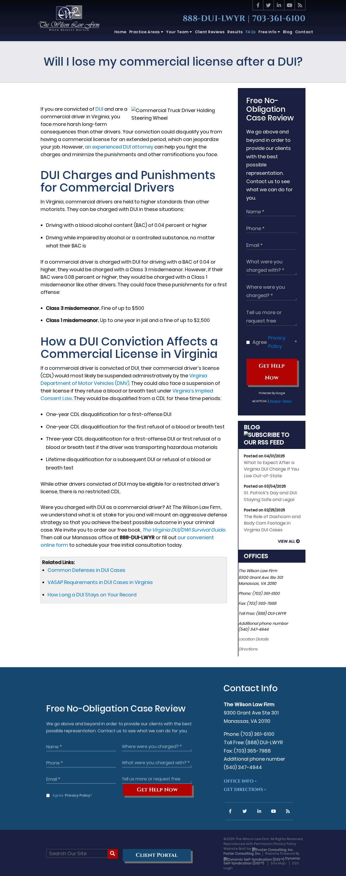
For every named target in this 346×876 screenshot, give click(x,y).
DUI (99, 109)
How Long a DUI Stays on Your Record (92, 594)
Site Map (278, 863)
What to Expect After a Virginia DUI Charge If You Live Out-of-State (271, 469)
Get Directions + (245, 790)
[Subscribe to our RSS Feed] (272, 442)
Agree (274, 342)
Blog (287, 32)
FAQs (251, 32)
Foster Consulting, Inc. (242, 853)
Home (120, 32)
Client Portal (157, 855)
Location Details (253, 639)
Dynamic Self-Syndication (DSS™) (262, 860)
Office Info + (240, 781)
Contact (304, 32)
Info (268, 32)
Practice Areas (145, 32)
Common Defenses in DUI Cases (86, 570)
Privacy (275, 401)
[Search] (112, 854)
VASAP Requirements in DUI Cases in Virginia (100, 582)
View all (286, 541)
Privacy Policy (276, 342)
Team (177, 32)
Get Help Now (272, 372)
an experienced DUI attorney (119, 146)
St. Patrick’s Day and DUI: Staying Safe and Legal (270, 496)
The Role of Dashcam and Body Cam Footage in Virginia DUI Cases (272, 523)
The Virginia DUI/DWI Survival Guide (183, 529)
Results (235, 32)
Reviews (210, 32)
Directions (248, 649)
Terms (287, 401)
